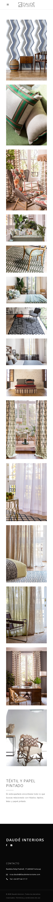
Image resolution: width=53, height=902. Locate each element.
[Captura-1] (26, 614)
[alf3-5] (26, 259)
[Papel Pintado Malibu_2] (26, 50)
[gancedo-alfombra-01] (26, 320)
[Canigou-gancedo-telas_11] (26, 737)
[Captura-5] (26, 429)
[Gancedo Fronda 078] (26, 227)
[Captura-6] (26, 290)
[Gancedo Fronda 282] (26, 115)
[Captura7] (26, 676)
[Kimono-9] (26, 382)
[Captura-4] (26, 352)
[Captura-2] (26, 553)
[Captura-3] (26, 492)
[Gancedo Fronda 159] (26, 179)
